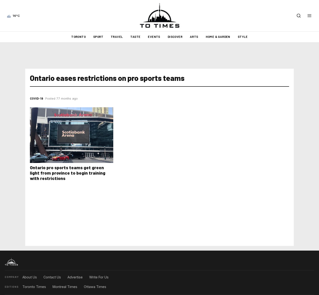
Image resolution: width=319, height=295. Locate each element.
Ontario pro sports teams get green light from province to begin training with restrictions (67, 173)
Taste (135, 37)
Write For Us (99, 277)
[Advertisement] (159, 55)
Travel (117, 37)
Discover (175, 37)
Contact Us (52, 277)
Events (154, 37)
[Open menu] (309, 16)
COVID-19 (36, 98)
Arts (194, 37)
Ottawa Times (95, 287)
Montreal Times (65, 287)
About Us (29, 277)
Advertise (75, 277)
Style (243, 37)
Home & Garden (218, 37)
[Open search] (299, 16)
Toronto (78, 37)
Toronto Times (34, 287)
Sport (98, 37)
